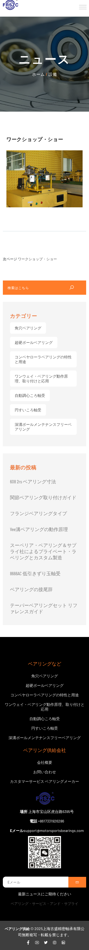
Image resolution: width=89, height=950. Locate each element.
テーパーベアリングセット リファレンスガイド (43, 608)
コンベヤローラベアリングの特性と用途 (43, 359)
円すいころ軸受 (28, 410)
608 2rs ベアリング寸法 (33, 481)
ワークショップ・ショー (37, 259)
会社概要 (44, 762)
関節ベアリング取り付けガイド (43, 497)
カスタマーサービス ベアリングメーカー (44, 781)
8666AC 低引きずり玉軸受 (35, 573)
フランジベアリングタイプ (38, 513)
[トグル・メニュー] (83, 7)
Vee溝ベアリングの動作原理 (39, 529)
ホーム (38, 74)
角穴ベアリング (28, 328)
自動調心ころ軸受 (30, 395)
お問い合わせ (44, 772)
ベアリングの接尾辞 (31, 589)
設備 (52, 74)
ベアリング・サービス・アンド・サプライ (44, 903)
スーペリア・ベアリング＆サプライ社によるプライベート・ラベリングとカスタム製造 (43, 551)
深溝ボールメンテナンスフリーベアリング (43, 426)
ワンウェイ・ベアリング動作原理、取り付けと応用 (41, 378)
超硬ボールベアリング (34, 342)
